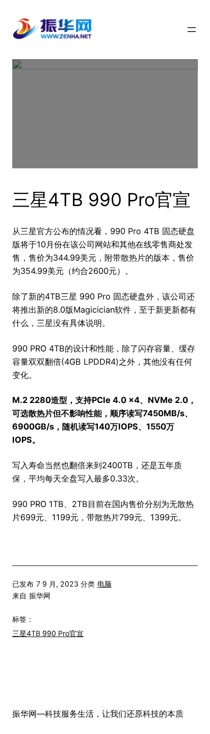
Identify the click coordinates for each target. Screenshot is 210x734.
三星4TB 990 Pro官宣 (48, 633)
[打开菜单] (192, 29)
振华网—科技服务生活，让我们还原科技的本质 (97, 713)
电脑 (104, 583)
